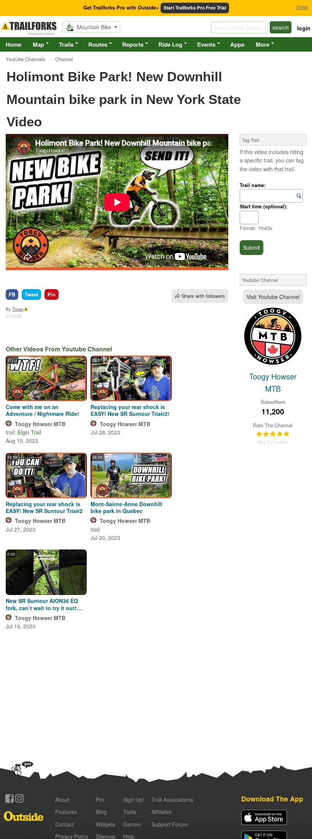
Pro (100, 799)
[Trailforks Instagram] (19, 798)
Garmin (132, 824)
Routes (97, 44)
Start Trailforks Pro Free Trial (195, 8)
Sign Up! (133, 799)
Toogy (18, 309)
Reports (132, 44)
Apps (237, 44)
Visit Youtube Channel (273, 297)
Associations (172, 799)
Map (38, 44)
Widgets (105, 824)
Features (66, 811)
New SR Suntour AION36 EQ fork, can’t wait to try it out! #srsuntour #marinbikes (42, 604)
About (62, 799)
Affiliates (161, 811)
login (303, 28)
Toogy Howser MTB (40, 424)
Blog (101, 811)
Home (13, 44)
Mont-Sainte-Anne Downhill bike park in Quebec (126, 507)
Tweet (31, 294)
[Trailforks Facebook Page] (9, 798)
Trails (66, 44)
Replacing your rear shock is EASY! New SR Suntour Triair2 (44, 507)
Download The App (272, 798)
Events (206, 44)
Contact (64, 824)
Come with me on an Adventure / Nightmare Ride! (42, 410)
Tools (129, 811)
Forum (169, 824)
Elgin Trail (29, 432)
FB (12, 294)
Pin (52, 294)
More (262, 44)
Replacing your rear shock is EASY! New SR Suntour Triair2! (130, 410)
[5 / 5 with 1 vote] (273, 434)
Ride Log (170, 44)
